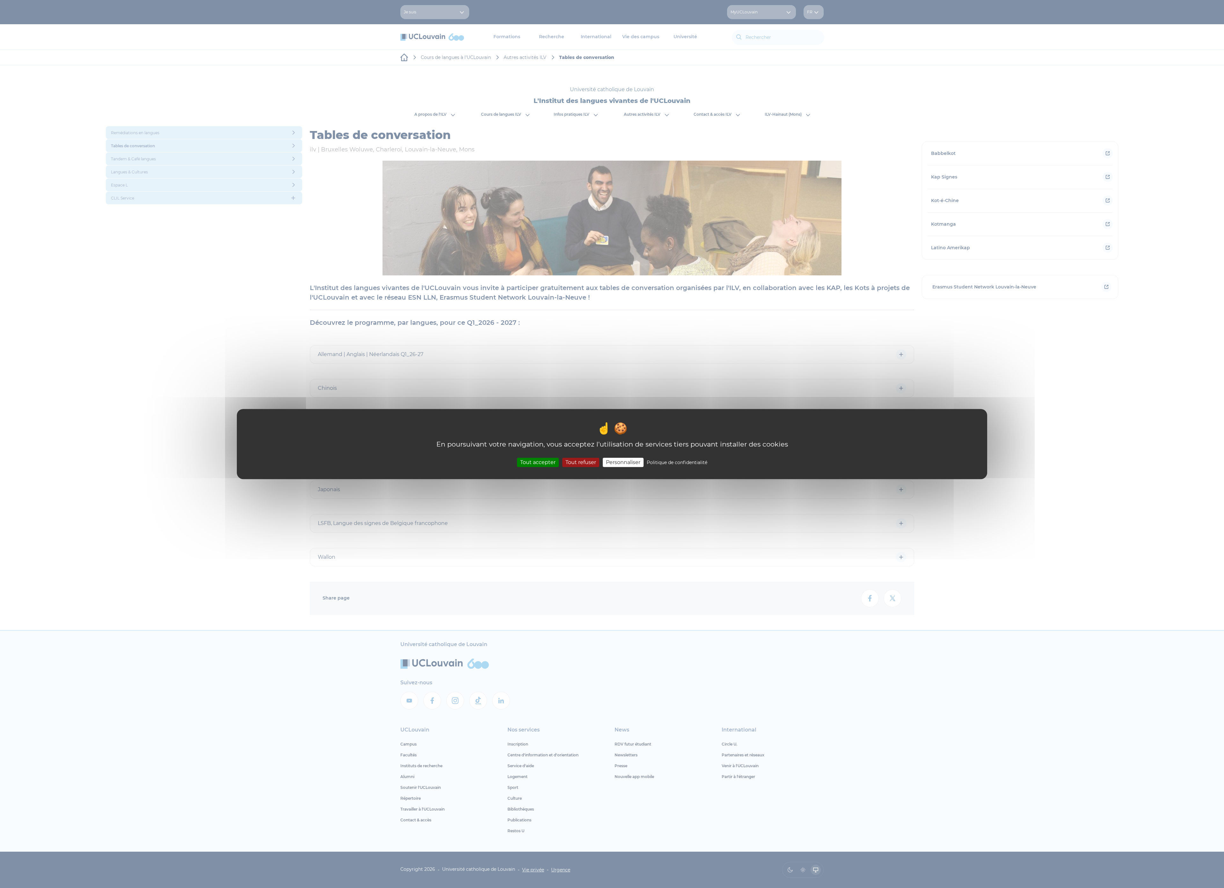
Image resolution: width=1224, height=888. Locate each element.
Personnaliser (623, 462)
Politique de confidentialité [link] (677, 462)
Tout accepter (538, 462)
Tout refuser (580, 462)
